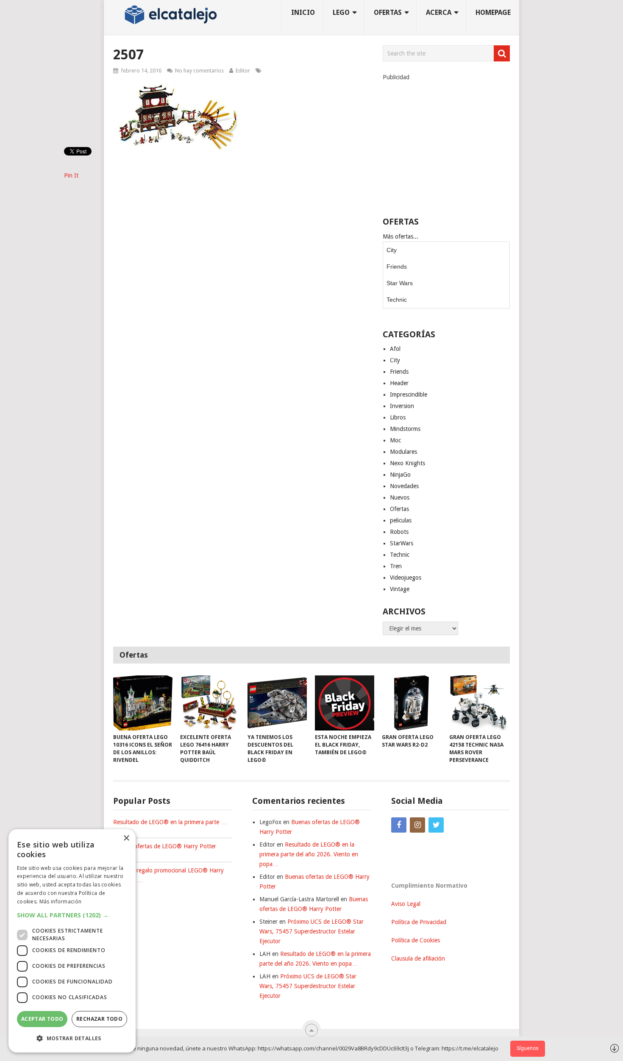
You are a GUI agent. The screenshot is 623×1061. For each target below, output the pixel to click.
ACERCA (438, 12)
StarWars (401, 543)
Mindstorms (405, 428)
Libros (398, 417)
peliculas (401, 520)
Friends (397, 266)
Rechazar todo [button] (99, 1018)
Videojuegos (405, 577)
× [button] (126, 838)
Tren (396, 566)
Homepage (493, 12)
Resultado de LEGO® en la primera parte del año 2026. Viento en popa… (308, 854)
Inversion (402, 406)
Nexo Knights (407, 463)
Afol (395, 348)
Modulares (403, 451)
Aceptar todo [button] (42, 1018)
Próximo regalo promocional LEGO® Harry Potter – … (168, 875)
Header (399, 383)
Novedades (404, 486)
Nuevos (399, 497)
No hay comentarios (199, 70)
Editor (243, 70)
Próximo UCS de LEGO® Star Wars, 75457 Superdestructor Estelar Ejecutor (311, 931)
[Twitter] (436, 825)
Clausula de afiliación (418, 958)
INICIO (303, 12)
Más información (60, 901)
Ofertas (399, 509)
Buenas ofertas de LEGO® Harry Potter (164, 846)
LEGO (341, 12)
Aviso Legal (405, 903)
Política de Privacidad (418, 922)
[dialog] (72, 941)
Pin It (71, 175)
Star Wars (400, 283)
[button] (72, 915)
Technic (397, 299)
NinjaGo (400, 474)
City (392, 250)
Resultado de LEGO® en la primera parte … (170, 822)
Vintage (399, 589)
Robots (399, 531)
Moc (395, 440)
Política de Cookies (415, 940)
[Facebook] (398, 825)
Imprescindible (408, 394)
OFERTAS (388, 12)
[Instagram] (417, 825)
